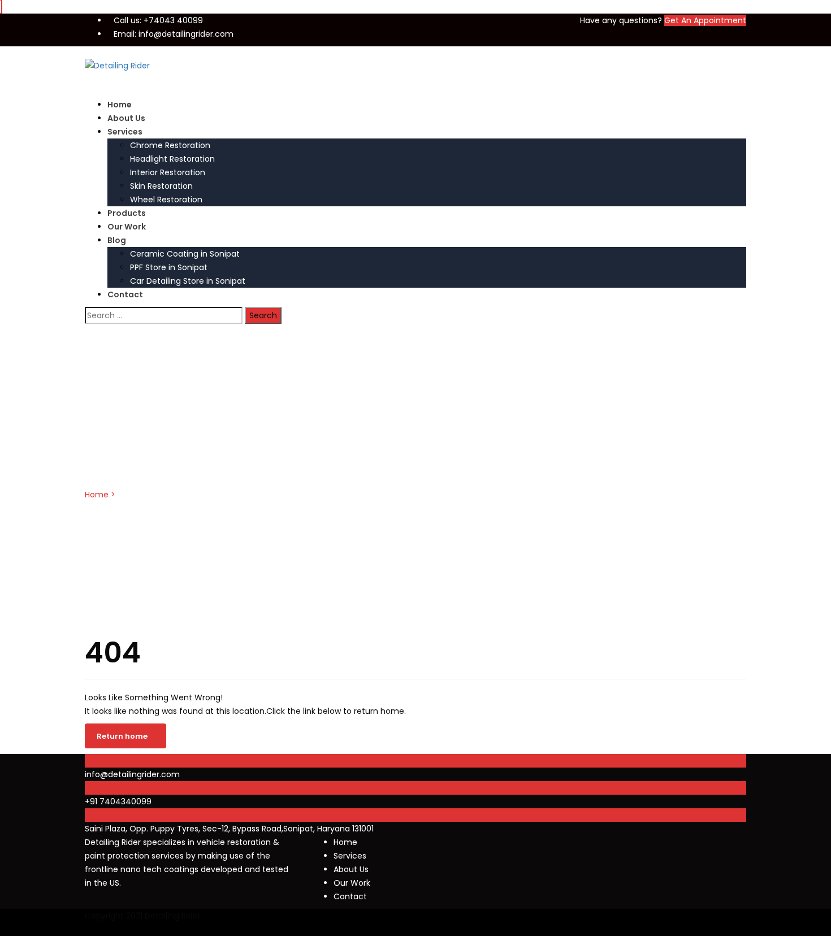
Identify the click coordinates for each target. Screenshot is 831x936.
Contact (125, 294)
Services (124, 131)
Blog (116, 240)
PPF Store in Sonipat (168, 267)
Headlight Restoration (172, 158)
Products (126, 213)
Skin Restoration (161, 186)
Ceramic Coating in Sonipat (185, 253)
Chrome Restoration (170, 145)
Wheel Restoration (166, 199)
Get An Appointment (705, 20)
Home (119, 104)
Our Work (126, 226)
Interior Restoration (167, 172)
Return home (122, 736)
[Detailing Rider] (117, 65)
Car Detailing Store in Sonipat (187, 281)
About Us (126, 118)
